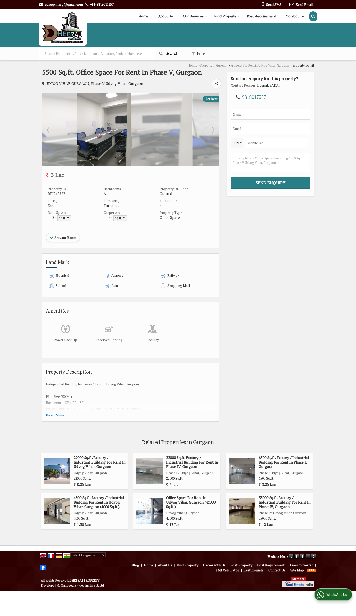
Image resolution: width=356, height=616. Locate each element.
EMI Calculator (227, 570)
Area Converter (301, 565)
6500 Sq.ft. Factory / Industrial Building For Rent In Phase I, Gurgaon (284, 462)
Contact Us (295, 16)
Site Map (297, 570)
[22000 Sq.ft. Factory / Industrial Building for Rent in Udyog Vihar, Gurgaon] (57, 471)
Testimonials (253, 570)
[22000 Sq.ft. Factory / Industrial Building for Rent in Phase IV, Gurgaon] (149, 471)
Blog (135, 565)
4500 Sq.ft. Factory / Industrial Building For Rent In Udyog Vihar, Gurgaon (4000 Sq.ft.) (99, 502)
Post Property (241, 565)
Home (143, 16)
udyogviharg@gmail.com (64, 4)
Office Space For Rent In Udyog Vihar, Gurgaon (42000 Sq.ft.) (191, 502)
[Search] (313, 16)
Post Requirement (261, 16)
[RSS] (311, 570)
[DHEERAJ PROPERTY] (62, 27)
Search (171, 53)
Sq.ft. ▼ (64, 218)
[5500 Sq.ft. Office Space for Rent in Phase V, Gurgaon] (131, 165)
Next (213, 130)
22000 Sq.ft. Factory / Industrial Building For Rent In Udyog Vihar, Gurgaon (99, 462)
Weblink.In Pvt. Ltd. (91, 585)
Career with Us (214, 565)
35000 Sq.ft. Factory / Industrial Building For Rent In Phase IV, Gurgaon (284, 502)
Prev (49, 130)
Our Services (193, 16)
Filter (201, 53)
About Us (165, 16)
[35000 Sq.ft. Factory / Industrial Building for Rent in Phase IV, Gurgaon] (242, 511)
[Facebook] (43, 567)
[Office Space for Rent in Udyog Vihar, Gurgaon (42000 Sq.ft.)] (149, 511)
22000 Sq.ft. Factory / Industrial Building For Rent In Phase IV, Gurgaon (192, 462)
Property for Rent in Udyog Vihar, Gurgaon (259, 65)
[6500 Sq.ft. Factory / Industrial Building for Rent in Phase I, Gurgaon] (242, 471)
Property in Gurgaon (214, 65)
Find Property (225, 16)
